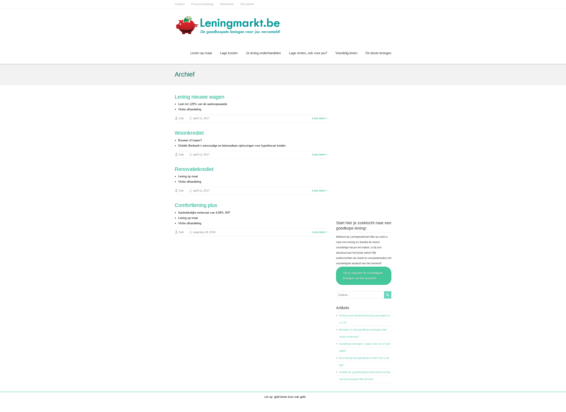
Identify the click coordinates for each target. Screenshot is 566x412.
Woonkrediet (189, 133)
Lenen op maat (201, 53)
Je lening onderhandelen (263, 53)
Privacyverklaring (202, 4)
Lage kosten (229, 53)
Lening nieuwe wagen (199, 97)
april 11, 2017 (201, 118)
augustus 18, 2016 (204, 232)
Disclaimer (247, 4)
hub (181, 118)
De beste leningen (378, 53)
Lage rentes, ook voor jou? (308, 53)
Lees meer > (319, 118)
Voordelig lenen (346, 53)
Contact (180, 4)
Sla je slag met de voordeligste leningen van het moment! (363, 275)
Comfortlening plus (196, 205)
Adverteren (227, 4)
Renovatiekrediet (194, 169)
